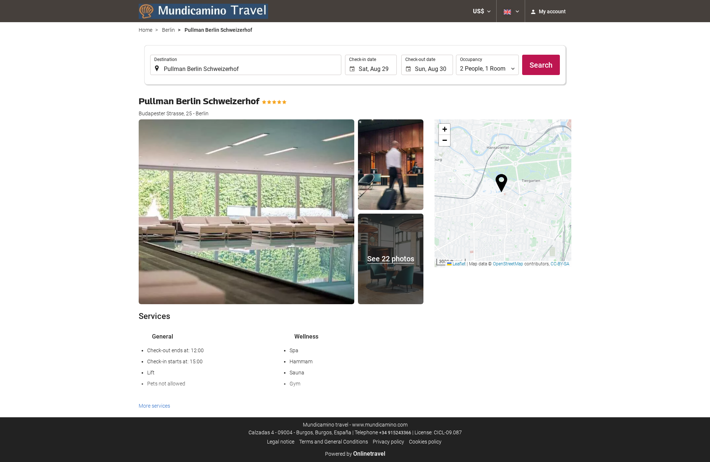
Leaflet (459, 263)
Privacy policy (388, 442)
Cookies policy (425, 442)
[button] (481, 11)
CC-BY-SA (560, 263)
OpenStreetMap (508, 263)
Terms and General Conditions (333, 442)
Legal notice (280, 442)
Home (145, 30)
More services (154, 406)
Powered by (355, 454)
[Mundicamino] (203, 11)
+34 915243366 (395, 432)
